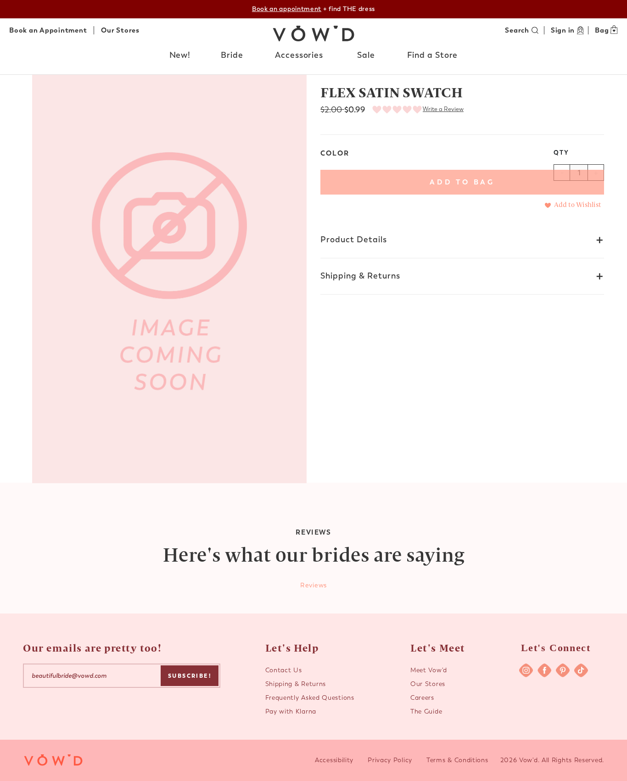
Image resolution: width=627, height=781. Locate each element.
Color (334, 153)
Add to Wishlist (577, 204)
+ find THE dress (313, 9)
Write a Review (443, 109)
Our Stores (120, 30)
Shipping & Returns (360, 276)
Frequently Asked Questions (309, 698)
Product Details (353, 239)
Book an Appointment (48, 30)
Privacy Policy (390, 760)
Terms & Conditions (457, 760)
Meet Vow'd (428, 670)
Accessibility (334, 760)
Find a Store (432, 55)
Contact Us (283, 670)
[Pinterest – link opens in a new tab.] (563, 670)
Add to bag (462, 182)
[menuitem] (180, 57)
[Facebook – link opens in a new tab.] (544, 670)
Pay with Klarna (291, 711)
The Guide (426, 711)
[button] (180, 55)
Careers (422, 698)
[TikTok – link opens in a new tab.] (581, 670)
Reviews (313, 585)
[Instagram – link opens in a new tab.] (526, 670)
